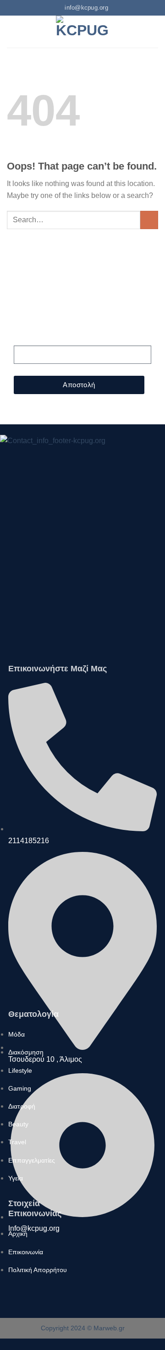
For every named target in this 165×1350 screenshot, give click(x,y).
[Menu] (12, 31)
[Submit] (149, 220)
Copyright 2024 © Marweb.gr (83, 1328)
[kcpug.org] (82, 32)
